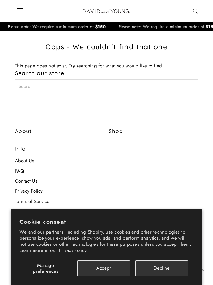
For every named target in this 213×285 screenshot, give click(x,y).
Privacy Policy (73, 250)
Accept (103, 268)
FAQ (19, 171)
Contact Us (26, 181)
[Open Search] (195, 11)
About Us (24, 160)
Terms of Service (32, 201)
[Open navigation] (20, 11)
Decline (162, 268)
